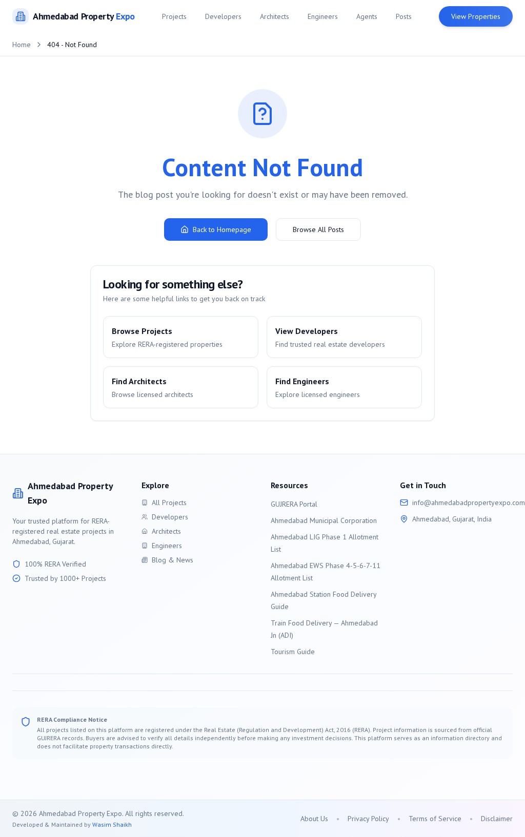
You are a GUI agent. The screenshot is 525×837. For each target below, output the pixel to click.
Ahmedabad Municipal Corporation (324, 520)
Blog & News (172, 559)
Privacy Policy (368, 818)
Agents (366, 16)
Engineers (323, 16)
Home (21, 44)
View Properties (475, 16)
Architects (274, 16)
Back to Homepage (222, 229)
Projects (174, 16)
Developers (223, 16)
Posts (404, 16)
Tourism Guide (293, 651)
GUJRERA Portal (294, 504)
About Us (314, 818)
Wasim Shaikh (112, 824)
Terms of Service (435, 818)
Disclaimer (497, 818)
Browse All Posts (318, 229)
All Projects (169, 502)
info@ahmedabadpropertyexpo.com (468, 502)
